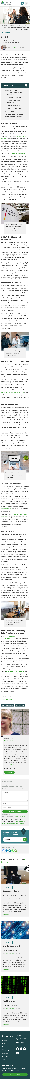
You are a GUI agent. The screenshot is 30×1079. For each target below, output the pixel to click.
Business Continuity (11, 891)
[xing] (9, 850)
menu (26, 3)
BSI (2, 699)
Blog (3, 1043)
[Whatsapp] (12, 850)
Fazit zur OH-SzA (10, 111)
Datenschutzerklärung (20, 816)
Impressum (5, 1056)
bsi (3, 705)
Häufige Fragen (6, 1050)
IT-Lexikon (5, 1046)
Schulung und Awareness (15, 108)
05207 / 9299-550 (21, 1039)
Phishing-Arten (9, 1001)
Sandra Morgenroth (10, 898)
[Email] (15, 850)
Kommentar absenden (15, 811)
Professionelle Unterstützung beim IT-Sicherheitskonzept (14, 115)
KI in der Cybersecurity (12, 946)
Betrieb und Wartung (14, 105)
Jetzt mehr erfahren (15, 1074)
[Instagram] (17, 1054)
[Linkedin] (6, 850)
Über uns (4, 1040)
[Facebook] (3, 850)
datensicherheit (20, 705)
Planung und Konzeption (15, 98)
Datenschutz (5, 1053)
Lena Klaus (14, 47)
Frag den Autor (9, 772)
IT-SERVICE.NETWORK (7, 1035)
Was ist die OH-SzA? (11, 90)
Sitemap (4, 1059)
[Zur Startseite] (6, 3)
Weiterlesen (13, 765)
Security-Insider (7, 699)
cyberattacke (9, 705)
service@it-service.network (21, 1043)
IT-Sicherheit (6, 33)
